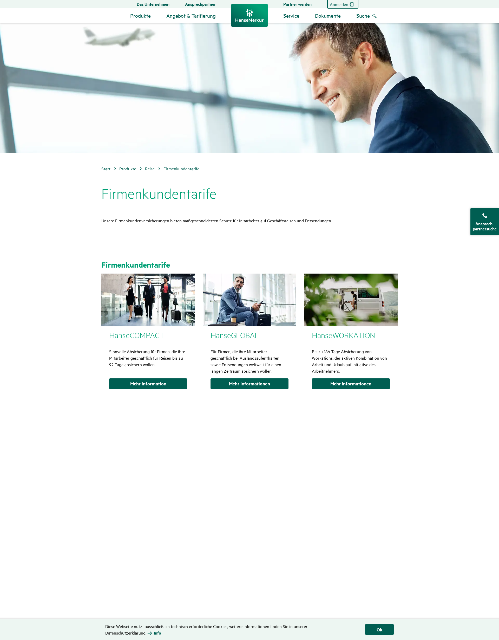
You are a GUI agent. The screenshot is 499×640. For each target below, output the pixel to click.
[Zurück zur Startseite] (249, 15)
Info (157, 633)
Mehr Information (148, 383)
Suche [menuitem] (363, 15)
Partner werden (297, 4)
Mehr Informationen (249, 383)
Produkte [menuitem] (140, 15)
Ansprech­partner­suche (485, 226)
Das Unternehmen (153, 4)
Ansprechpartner (200, 4)
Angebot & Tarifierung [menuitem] (191, 15)
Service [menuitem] (291, 15)
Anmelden (339, 4)
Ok (380, 629)
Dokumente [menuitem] (328, 15)
